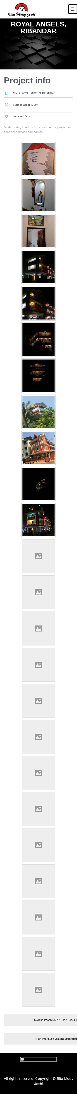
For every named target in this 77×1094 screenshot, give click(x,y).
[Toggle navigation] (72, 9)
